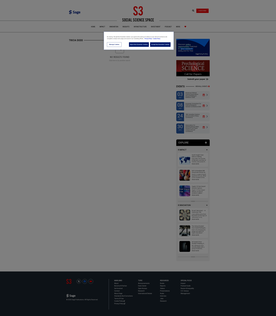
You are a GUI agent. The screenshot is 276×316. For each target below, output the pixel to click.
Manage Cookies (114, 44)
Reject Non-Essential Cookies (139, 44)
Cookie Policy (156, 38)
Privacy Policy (148, 38)
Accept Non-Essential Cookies (160, 44)
